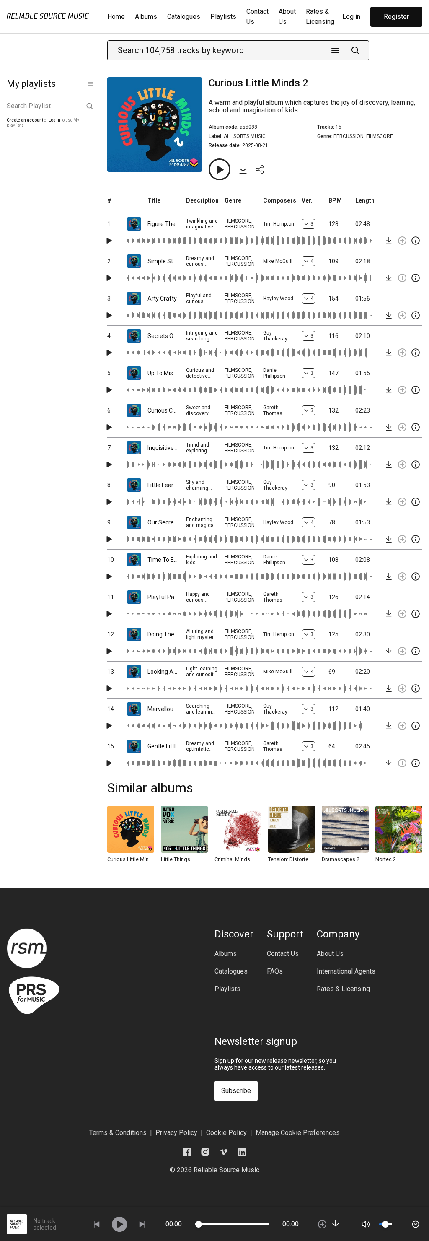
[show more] (90, 84)
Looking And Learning (163, 671)
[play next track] (142, 1224)
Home (116, 17)
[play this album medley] (219, 169)
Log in (351, 17)
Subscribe (236, 1091)
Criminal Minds (232, 859)
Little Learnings (163, 485)
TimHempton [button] (278, 224)
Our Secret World (163, 522)
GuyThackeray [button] (275, 336)
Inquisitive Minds (163, 447)
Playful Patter (163, 597)
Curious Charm (163, 410)
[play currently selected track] (119, 1224)
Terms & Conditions (118, 1133)
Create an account (25, 120)
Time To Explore (163, 559)
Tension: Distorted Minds (291, 859)
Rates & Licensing (343, 989)
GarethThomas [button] (272, 410)
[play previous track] (96, 1224)
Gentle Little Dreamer (163, 746)
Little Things (175, 859)
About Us (330, 954)
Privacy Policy (176, 1133)
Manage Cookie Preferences (298, 1133)
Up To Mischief (163, 373)
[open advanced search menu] (335, 50)
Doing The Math (163, 634)
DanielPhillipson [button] (274, 373)
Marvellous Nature (163, 709)
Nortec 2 (385, 859)
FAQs (275, 971)
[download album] (243, 169)
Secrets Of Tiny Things (163, 335)
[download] (388, 240)
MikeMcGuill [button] (277, 261)
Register (396, 17)
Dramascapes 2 (340, 859)
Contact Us (283, 954)
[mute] (365, 1224)
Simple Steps (163, 261)
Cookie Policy (226, 1133)
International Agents (346, 971)
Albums (146, 17)
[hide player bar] (415, 1224)
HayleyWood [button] (278, 298)
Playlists (223, 17)
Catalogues (183, 17)
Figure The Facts (163, 224)
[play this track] (109, 240)
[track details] (415, 240)
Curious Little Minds (130, 859)
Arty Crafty (162, 298)
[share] (259, 169)
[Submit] (355, 50)
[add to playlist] (402, 240)
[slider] (198, 1224)
